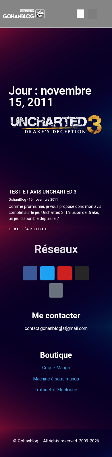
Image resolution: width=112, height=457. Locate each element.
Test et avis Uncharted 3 (42, 192)
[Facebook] (30, 273)
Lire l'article (28, 229)
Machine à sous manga (56, 379)
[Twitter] (47, 273)
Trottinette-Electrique (56, 389)
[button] (80, 13)
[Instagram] (82, 273)
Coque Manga (56, 367)
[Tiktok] (56, 290)
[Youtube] (64, 273)
